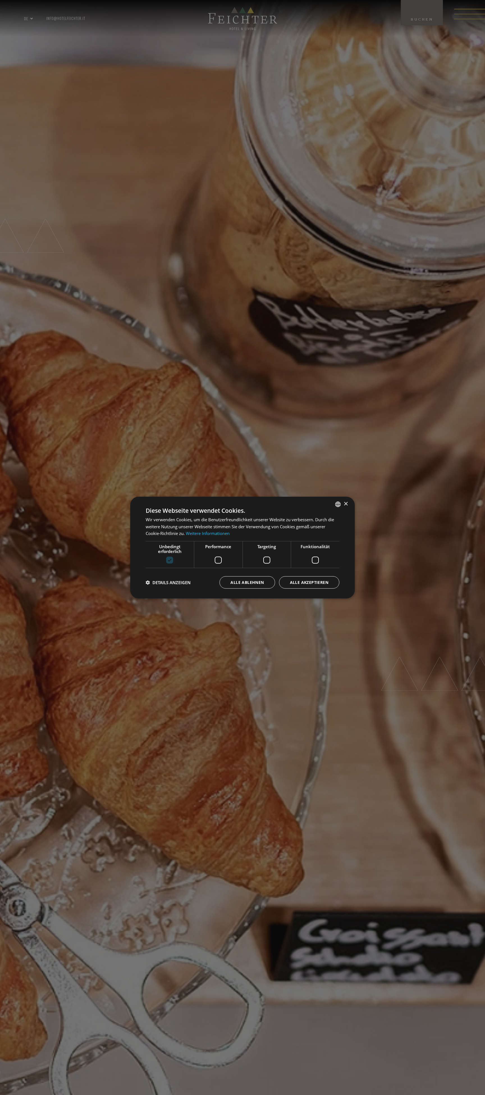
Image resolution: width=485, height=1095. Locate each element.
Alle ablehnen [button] (247, 582)
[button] (168, 582)
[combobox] (338, 504)
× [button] (346, 504)
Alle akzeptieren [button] (309, 582)
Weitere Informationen (208, 533)
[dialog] (242, 547)
